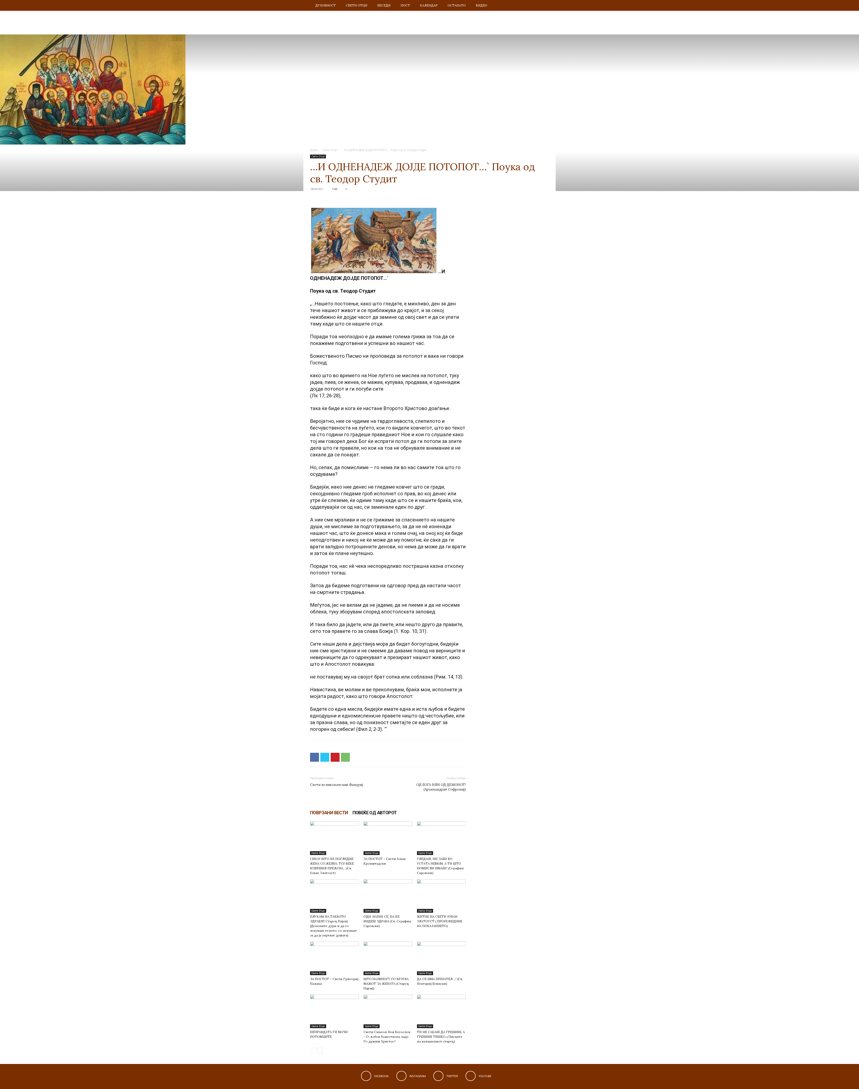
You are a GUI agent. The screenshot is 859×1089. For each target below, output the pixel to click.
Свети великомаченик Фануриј (336, 785)
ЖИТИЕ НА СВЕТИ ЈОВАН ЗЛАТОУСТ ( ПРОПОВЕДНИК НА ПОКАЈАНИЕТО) (440, 921)
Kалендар (429, 5)
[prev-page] (313, 1050)
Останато (457, 5)
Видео (481, 5)
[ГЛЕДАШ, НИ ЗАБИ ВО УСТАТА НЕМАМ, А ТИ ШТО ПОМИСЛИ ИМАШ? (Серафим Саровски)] (441, 838)
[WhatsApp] (345, 757)
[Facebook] (314, 757)
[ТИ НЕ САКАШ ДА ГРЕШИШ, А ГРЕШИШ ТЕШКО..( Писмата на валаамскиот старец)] (441, 1011)
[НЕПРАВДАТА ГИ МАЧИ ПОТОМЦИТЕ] (334, 1011)
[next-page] (320, 1050)
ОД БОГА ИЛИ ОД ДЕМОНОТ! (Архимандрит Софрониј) (441, 787)
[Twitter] (324, 757)
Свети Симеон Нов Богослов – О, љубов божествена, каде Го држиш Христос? (387, 1036)
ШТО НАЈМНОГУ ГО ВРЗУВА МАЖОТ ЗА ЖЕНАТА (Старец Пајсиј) (386, 983)
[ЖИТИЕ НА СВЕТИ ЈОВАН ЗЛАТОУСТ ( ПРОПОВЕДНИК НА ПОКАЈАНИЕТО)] (441, 896)
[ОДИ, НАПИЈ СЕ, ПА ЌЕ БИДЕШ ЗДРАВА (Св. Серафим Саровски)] (388, 896)
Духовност (325, 5)
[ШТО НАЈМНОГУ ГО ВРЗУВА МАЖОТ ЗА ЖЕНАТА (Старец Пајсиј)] (388, 958)
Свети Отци (356, 5)
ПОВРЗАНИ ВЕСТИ (329, 812)
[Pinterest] (335, 757)
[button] (543, 6)
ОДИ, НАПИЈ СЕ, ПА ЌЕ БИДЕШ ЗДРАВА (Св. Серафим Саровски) (387, 921)
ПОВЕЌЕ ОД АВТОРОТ (375, 812)
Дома (313, 150)
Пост (405, 5)
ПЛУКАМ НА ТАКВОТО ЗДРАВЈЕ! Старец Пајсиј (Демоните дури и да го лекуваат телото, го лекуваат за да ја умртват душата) (333, 926)
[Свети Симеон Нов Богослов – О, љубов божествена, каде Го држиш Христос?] (388, 1011)
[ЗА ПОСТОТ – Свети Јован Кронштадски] (388, 838)
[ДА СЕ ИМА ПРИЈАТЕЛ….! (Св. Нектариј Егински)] (441, 958)
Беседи (384, 5)
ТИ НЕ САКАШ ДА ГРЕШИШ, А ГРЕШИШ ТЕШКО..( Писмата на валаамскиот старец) (441, 1036)
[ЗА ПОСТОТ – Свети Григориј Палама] (334, 958)
